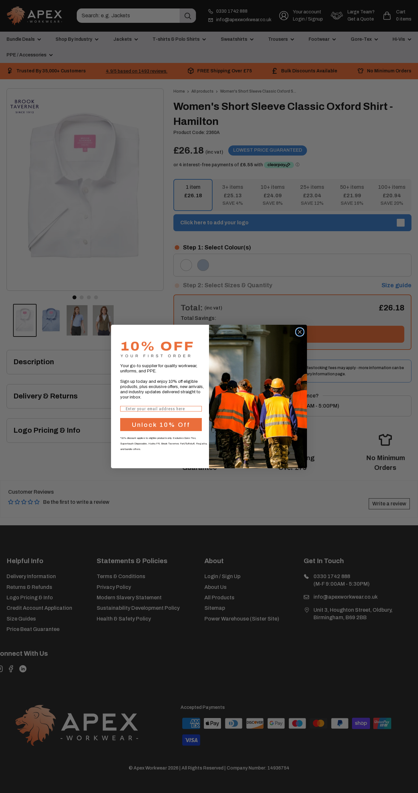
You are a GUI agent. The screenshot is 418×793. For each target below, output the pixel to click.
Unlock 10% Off (161, 424)
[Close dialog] (300, 332)
